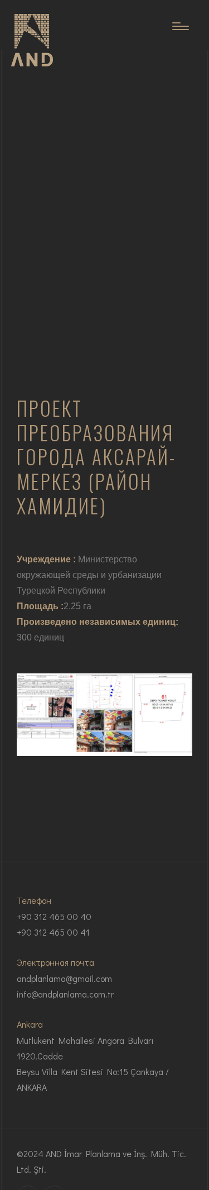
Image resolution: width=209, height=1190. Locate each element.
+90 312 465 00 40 (54, 916)
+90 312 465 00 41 (53, 932)
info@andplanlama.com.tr (65, 994)
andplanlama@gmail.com (64, 978)
